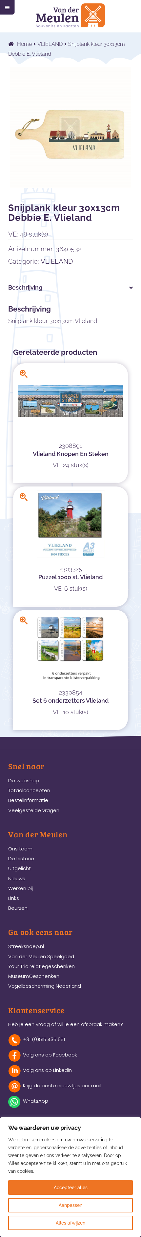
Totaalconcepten (29, 790)
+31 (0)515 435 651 (44, 1039)
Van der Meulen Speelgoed (41, 956)
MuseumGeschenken (33, 976)
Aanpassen (70, 1205)
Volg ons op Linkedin (47, 1070)
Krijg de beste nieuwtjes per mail (62, 1085)
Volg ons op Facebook (50, 1054)
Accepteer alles (71, 1187)
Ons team (20, 848)
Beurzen (18, 907)
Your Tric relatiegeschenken (41, 966)
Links (13, 898)
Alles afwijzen (70, 1223)
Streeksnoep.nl (26, 946)
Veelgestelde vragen (33, 810)
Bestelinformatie (28, 800)
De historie (21, 858)
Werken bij (20, 888)
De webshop (23, 780)
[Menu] (7, 7)
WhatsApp (35, 1100)
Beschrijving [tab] (25, 287)
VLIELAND (50, 44)
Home (24, 44)
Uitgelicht (19, 868)
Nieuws (16, 878)
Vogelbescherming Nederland (44, 985)
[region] (70, 1177)
